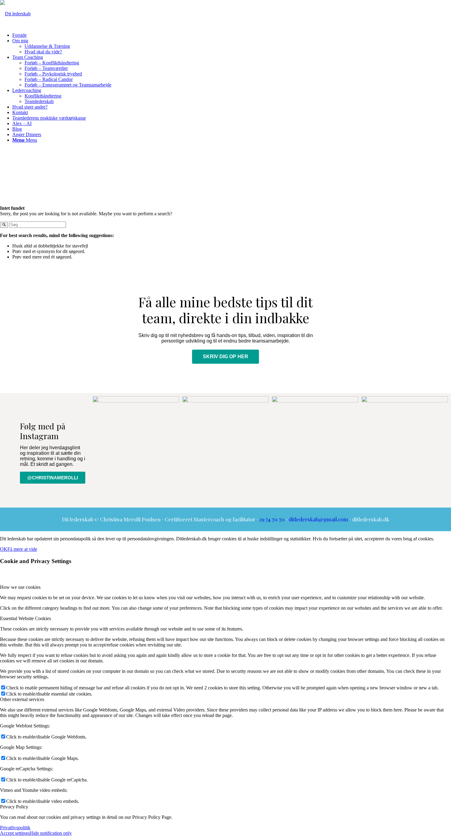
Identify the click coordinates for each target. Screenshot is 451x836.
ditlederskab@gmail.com (318, 519)
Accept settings (14, 833)
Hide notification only (50, 833)
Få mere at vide (22, 549)
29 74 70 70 (272, 519)
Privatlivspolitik (15, 827)
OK (3, 549)
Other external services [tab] (22, 699)
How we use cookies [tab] (20, 587)
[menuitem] (231, 35)
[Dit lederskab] (15, 13)
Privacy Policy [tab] (14, 806)
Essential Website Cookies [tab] (25, 618)
